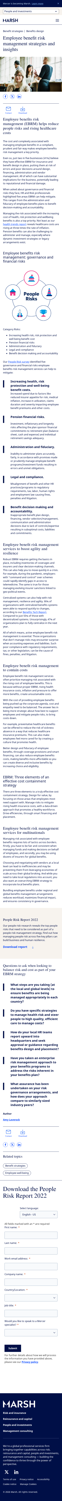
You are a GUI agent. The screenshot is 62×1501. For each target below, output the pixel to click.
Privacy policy (30, 1362)
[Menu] (57, 20)
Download (23, 113)
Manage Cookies (28, 1484)
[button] (58, 3)
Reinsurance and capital (17, 1419)
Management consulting (18, 1431)
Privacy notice (27, 1479)
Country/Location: (15, 1290)
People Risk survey (18, 362)
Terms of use (9, 1479)
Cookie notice (9, 1484)
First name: (11, 1227)
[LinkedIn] (16, 1472)
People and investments (17, 1425)
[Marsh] (19, 1404)
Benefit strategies (13, 31)
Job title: (9, 1305)
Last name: (11, 1243)
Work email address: (16, 1258)
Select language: (29, 1208)
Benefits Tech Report (34, 612)
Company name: (14, 1274)
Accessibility (43, 1479)
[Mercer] (13, 20)
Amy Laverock (11, 1119)
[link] (5, 96)
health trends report (14, 224)
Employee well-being (17, 1173)
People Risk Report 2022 (20, 919)
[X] (6, 1472)
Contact (8, 113)
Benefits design (35, 31)
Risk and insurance (14, 1413)
